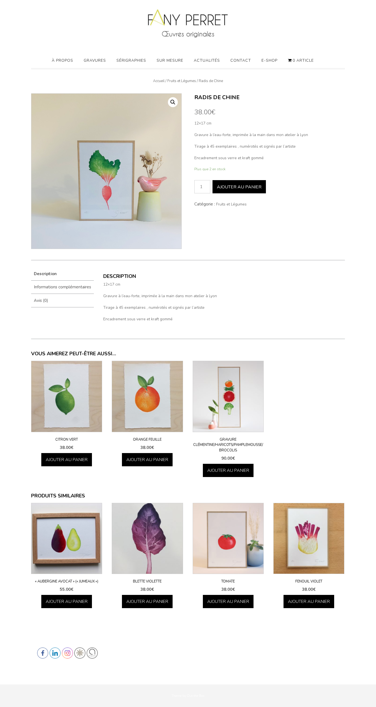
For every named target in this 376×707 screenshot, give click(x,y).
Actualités (207, 60)
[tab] (62, 274)
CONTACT (240, 60)
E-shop (269, 60)
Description (45, 274)
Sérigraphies (131, 60)
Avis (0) (41, 300)
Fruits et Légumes (181, 80)
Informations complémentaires (62, 287)
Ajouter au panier (239, 187)
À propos (62, 60)
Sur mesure (170, 60)
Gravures (95, 60)
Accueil (159, 80)
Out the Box (196, 696)
